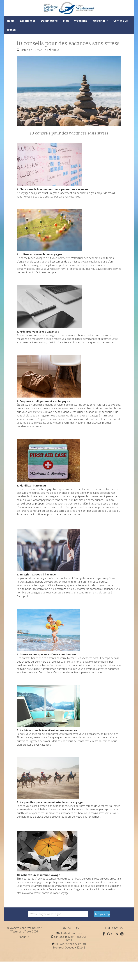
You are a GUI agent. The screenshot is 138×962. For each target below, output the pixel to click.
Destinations (49, 20)
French (11, 29)
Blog (66, 20)
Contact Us (120, 20)
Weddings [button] (99, 20)
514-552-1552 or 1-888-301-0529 (70, 938)
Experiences (28, 20)
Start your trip (102, 914)
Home (11, 20)
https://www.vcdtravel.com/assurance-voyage (43, 893)
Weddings (80, 20)
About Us (24, 937)
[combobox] (58, 914)
